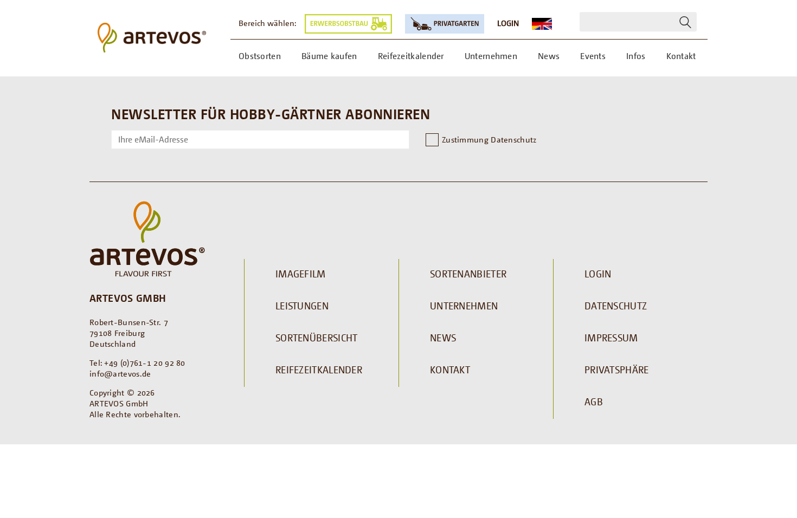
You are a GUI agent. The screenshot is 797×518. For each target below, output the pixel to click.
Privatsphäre (616, 369)
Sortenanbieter (468, 274)
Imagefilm (300, 274)
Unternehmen (464, 306)
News (443, 338)
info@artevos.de (120, 373)
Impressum (611, 338)
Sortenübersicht (316, 338)
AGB (593, 401)
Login (508, 23)
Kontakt (450, 369)
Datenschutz (615, 306)
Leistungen (302, 306)
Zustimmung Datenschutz (489, 139)
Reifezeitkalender (318, 369)
